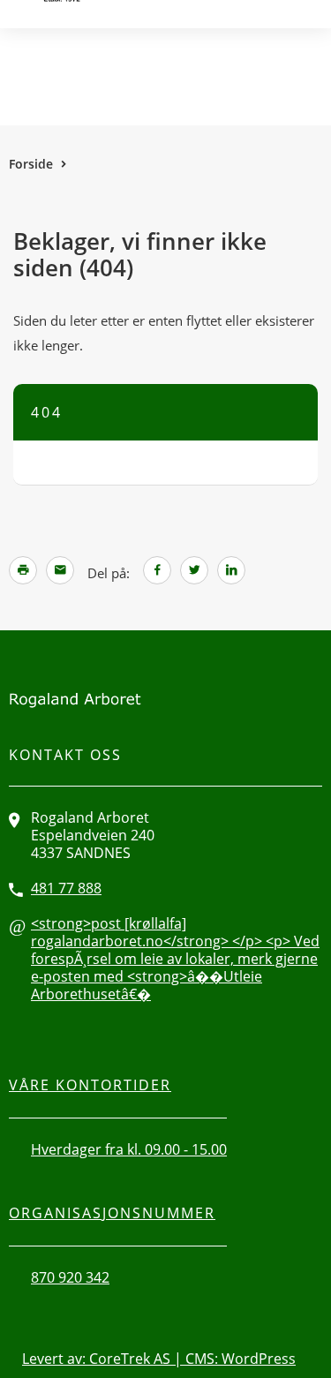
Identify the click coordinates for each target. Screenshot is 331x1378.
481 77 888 (66, 888)
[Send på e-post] (60, 570)
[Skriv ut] (23, 570)
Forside (31, 163)
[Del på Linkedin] (231, 570)
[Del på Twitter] (194, 570)
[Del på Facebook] (157, 570)
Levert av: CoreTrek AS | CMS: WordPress (159, 1358)
